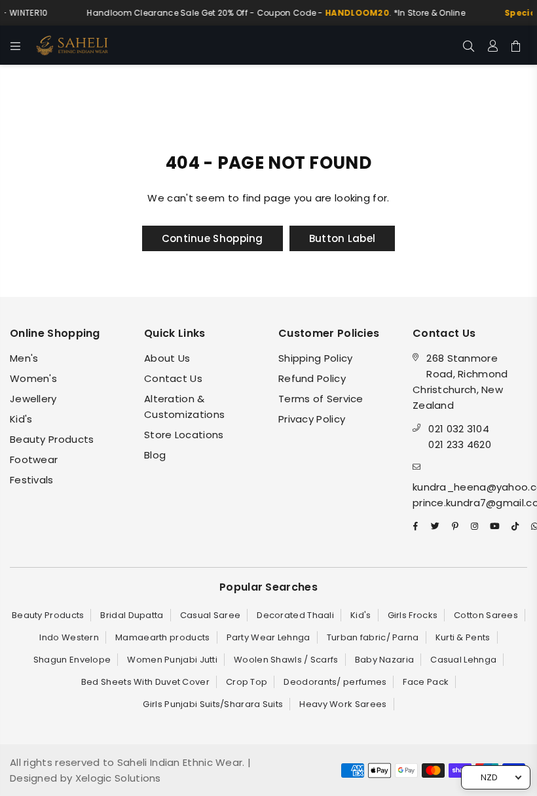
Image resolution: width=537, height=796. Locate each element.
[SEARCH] (468, 45)
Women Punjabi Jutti (172, 659)
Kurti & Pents (463, 637)
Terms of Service (320, 399)
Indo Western (69, 637)
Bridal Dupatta (131, 615)
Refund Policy (312, 378)
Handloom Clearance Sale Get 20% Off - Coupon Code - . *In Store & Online (273, 12)
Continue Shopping (212, 238)
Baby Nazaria (385, 659)
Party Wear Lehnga (268, 637)
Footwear (34, 459)
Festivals (32, 480)
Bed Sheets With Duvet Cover (145, 682)
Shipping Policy (315, 358)
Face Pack (426, 682)
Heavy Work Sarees (342, 704)
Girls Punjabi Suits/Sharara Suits (213, 704)
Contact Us (173, 378)
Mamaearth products (162, 637)
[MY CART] (515, 45)
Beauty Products (52, 439)
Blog (155, 455)
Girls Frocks (413, 615)
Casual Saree (210, 615)
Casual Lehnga (463, 659)
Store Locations (184, 434)
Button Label (342, 238)
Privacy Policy (311, 419)
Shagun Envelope (72, 659)
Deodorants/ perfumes (335, 682)
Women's (33, 378)
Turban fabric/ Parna (373, 637)
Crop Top (246, 682)
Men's (24, 358)
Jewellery (33, 399)
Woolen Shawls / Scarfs (286, 659)
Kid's (21, 419)
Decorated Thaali (295, 615)
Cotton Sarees (486, 615)
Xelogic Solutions (116, 778)
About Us (167, 358)
